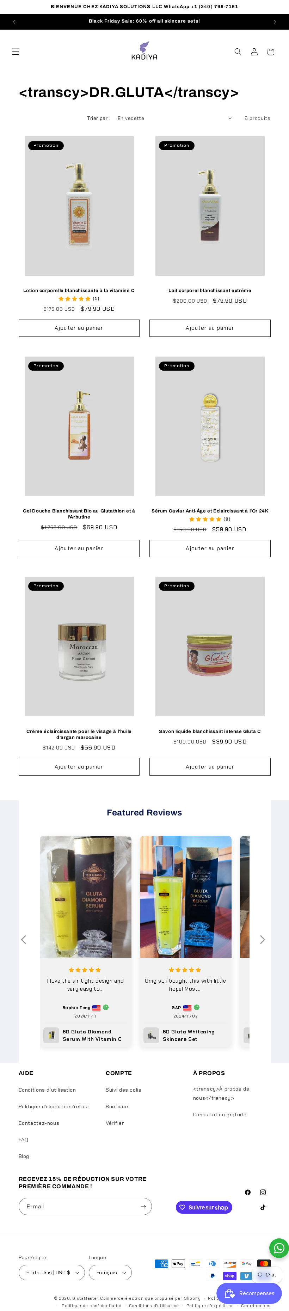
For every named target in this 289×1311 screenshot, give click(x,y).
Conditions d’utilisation (154, 1306)
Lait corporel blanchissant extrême (209, 290)
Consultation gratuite (220, 1114)
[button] (15, 52)
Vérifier (115, 1123)
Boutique (117, 1106)
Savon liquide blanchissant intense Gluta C (210, 731)
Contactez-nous (39, 1123)
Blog (24, 1156)
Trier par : (98, 118)
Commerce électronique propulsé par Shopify (150, 1298)
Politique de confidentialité (92, 1306)
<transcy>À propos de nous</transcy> (221, 1093)
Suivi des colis (123, 1089)
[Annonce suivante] (275, 22)
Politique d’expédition (210, 1306)
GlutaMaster (85, 1298)
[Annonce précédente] (14, 22)
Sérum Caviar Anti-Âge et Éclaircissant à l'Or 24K (210, 511)
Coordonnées (255, 1306)
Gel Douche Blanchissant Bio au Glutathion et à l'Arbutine (79, 514)
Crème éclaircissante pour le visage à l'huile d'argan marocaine (79, 734)
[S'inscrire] (143, 1206)
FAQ (24, 1139)
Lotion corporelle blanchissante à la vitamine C (79, 290)
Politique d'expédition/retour (54, 1106)
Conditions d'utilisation (47, 1089)
